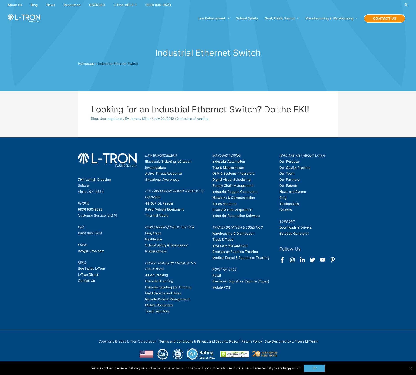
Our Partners (289, 179)
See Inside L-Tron (91, 268)
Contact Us (86, 281)
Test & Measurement (228, 168)
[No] (410, 368)
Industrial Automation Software (236, 216)
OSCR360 (97, 5)
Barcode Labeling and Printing (168, 287)
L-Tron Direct (88, 275)
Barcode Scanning (159, 281)
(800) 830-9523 (158, 5)
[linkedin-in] (304, 260)
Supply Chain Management (233, 185)
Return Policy (252, 341)
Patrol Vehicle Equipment (164, 209)
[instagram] (294, 260)
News (50, 5)
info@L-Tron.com (91, 251)
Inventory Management (230, 246)
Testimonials (289, 204)
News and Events (293, 192)
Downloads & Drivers (296, 227)
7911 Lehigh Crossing (94, 179)
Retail (216, 275)
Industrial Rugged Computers (234, 192)
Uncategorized (111, 119)
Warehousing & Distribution (233, 233)
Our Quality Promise (295, 168)
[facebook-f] (284, 260)
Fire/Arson (153, 233)
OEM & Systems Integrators (233, 173)
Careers (286, 210)
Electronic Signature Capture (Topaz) (240, 281)
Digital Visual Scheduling (231, 179)
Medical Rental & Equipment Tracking (240, 258)
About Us (15, 5)
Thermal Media (156, 215)
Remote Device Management (167, 299)
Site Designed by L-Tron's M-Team (291, 341)
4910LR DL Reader (159, 203)
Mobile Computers (159, 305)
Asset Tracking (156, 275)
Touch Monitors (157, 311)
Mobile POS (221, 287)
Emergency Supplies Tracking (235, 252)
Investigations (156, 168)
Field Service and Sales (163, 293)
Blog (34, 5)
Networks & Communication (233, 198)
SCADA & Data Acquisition (232, 210)
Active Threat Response (163, 173)
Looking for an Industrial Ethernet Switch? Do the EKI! (200, 109)
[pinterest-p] (333, 260)
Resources (72, 5)
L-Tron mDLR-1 (125, 5)
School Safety (247, 18)
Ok (314, 368)
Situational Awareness (162, 179)
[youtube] (324, 260)
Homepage (86, 64)
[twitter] (314, 260)
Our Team (287, 173)
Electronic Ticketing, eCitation (168, 161)
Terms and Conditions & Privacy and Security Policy (199, 341)
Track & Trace (222, 239)
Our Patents (289, 185)
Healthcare (153, 239)
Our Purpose (289, 161)
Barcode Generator (294, 233)
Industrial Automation (228, 161)
